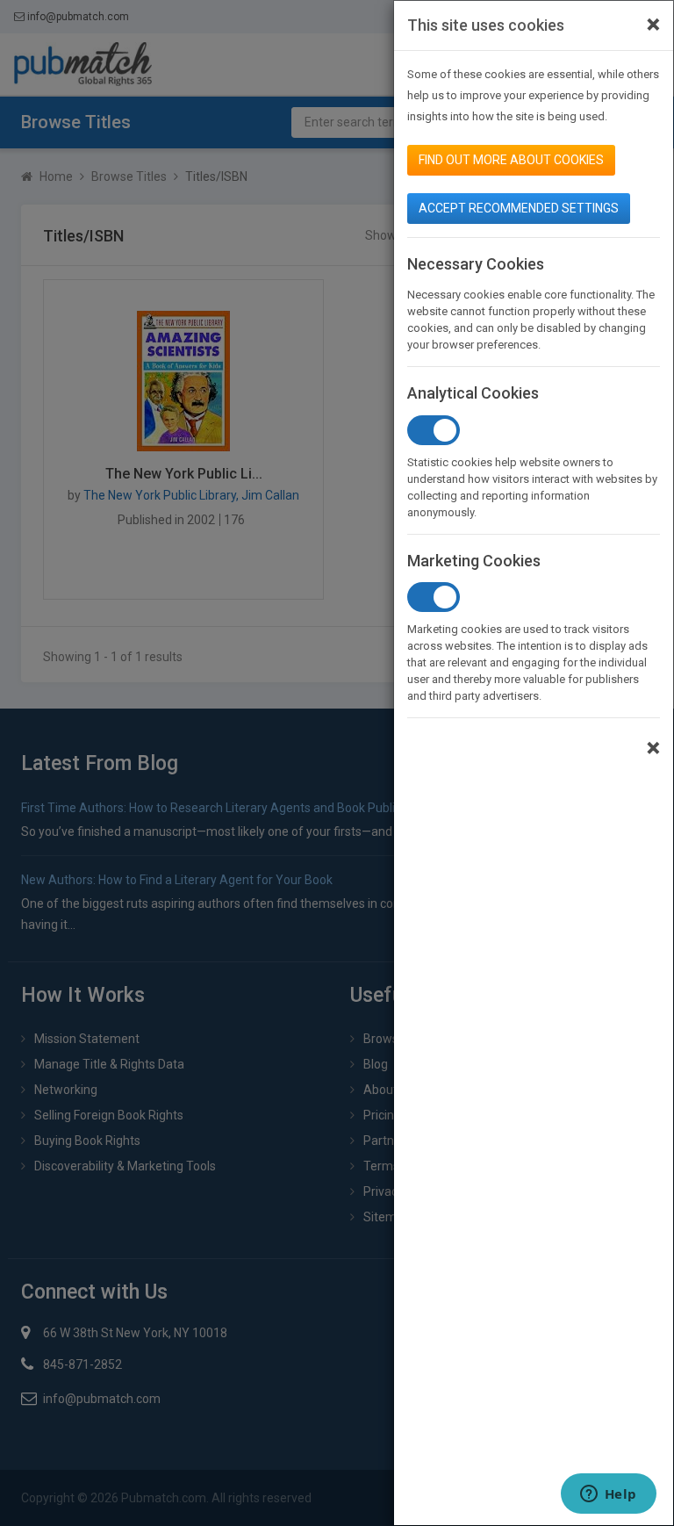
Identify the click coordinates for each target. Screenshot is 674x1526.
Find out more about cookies (511, 160)
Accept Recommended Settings (519, 208)
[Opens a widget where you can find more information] (608, 1495)
